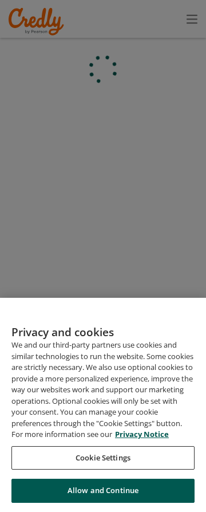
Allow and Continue (103, 490)
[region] (103, 405)
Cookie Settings (103, 457)
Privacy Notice (142, 434)
